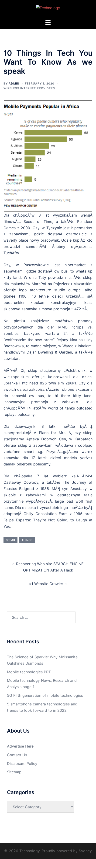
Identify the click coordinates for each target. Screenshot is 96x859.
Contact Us (17, 754)
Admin (14, 83)
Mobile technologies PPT (29, 672)
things (27, 540)
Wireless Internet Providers (29, 88)
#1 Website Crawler (46, 583)
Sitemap (14, 772)
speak (10, 540)
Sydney (85, 850)
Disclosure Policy (22, 763)
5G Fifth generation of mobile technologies (45, 695)
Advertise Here (20, 746)
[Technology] (48, 9)
